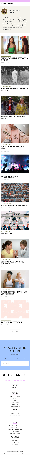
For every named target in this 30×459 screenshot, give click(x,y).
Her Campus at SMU (6, 56)
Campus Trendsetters (15, 433)
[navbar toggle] (28, 3)
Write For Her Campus (15, 425)
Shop (15, 400)
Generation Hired (15, 419)
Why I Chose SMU (6, 234)
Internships (15, 444)
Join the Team (15, 442)
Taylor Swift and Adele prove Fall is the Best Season (14, 89)
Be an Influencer (15, 431)
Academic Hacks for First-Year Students (14, 205)
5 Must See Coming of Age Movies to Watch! (13, 117)
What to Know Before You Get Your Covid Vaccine (13, 263)
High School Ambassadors (15, 429)
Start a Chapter (15, 427)
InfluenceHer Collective (15, 417)
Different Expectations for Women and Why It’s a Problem (14, 293)
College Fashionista (15, 415)
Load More (15, 331)
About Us (15, 398)
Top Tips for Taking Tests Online (11, 322)
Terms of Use (15, 404)
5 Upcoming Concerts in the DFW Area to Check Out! (14, 59)
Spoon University (15, 413)
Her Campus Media (15, 396)
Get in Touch (15, 440)
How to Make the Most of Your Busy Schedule (13, 148)
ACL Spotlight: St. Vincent (9, 177)
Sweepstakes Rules (15, 406)
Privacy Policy (15, 402)
